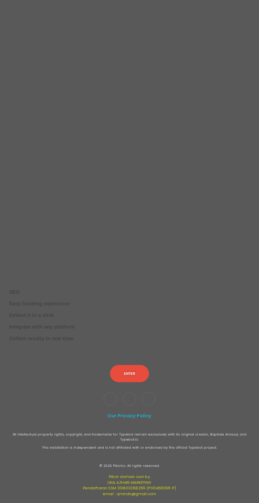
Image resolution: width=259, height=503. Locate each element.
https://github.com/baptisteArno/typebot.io (129, 262)
